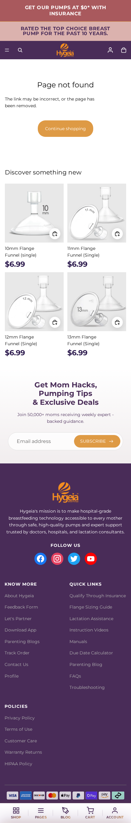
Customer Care (21, 741)
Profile (12, 676)
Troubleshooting (87, 687)
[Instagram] (57, 559)
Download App (20, 630)
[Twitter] (74, 559)
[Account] (110, 50)
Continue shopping (65, 128)
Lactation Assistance (91, 618)
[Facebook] (40, 559)
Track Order (17, 653)
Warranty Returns (23, 752)
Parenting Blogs (22, 641)
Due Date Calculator (91, 653)
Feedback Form (21, 607)
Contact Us (16, 664)
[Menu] (7, 50)
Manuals (78, 641)
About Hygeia (19, 595)
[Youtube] (91, 559)
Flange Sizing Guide (90, 607)
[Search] (20, 50)
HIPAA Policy (18, 763)
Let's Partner (18, 618)
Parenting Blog (85, 664)
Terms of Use (18, 729)
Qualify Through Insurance (97, 595)
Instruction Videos (88, 630)
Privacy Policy (20, 718)
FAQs (75, 676)
